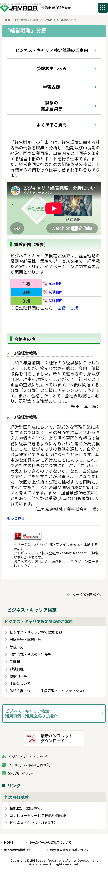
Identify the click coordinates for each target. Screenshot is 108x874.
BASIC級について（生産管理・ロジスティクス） (48, 691)
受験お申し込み (52, 68)
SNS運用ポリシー (22, 773)
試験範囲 (55, 283)
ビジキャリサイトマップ (27, 757)
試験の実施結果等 (51, 105)
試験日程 (17, 669)
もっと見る (16, 518)
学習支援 (51, 87)
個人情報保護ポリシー (19, 850)
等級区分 (17, 647)
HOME (8, 19)
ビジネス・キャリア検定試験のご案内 (51, 50)
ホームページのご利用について (50, 842)
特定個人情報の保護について (69, 850)
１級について (20, 683)
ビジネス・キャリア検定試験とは (36, 632)
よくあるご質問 (52, 124)
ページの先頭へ (86, 594)
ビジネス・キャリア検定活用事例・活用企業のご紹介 (31, 713)
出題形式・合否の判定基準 (31, 654)
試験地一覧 (18, 676)
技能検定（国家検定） (27, 808)
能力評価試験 (21, 19)
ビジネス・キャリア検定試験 (32, 823)
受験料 (15, 662)
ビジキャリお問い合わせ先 (29, 765)
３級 (74, 308)
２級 (61, 308)
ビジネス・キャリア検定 (41, 19)
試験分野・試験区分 (25, 639)
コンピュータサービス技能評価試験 (38, 815)
